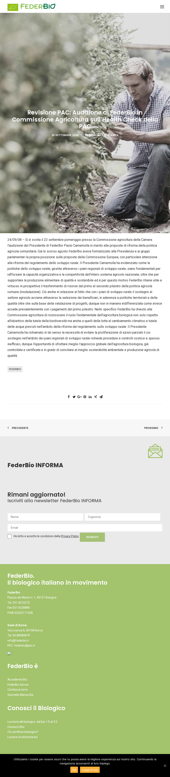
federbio (15, 369)
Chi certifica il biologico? (22, 732)
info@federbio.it (18, 640)
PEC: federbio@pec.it (21, 645)
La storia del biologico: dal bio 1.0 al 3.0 (32, 721)
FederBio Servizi (18, 684)
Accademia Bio (17, 679)
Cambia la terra (17, 689)
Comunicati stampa (103, 135)
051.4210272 (21, 602)
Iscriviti (92, 537)
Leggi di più (90, 769)
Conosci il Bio (15, 727)
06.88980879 (21, 635)
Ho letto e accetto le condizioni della (37, 536)
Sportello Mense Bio (20, 694)
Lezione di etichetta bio (22, 737)
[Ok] (165, 766)
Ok (74, 769)
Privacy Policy (70, 536)
